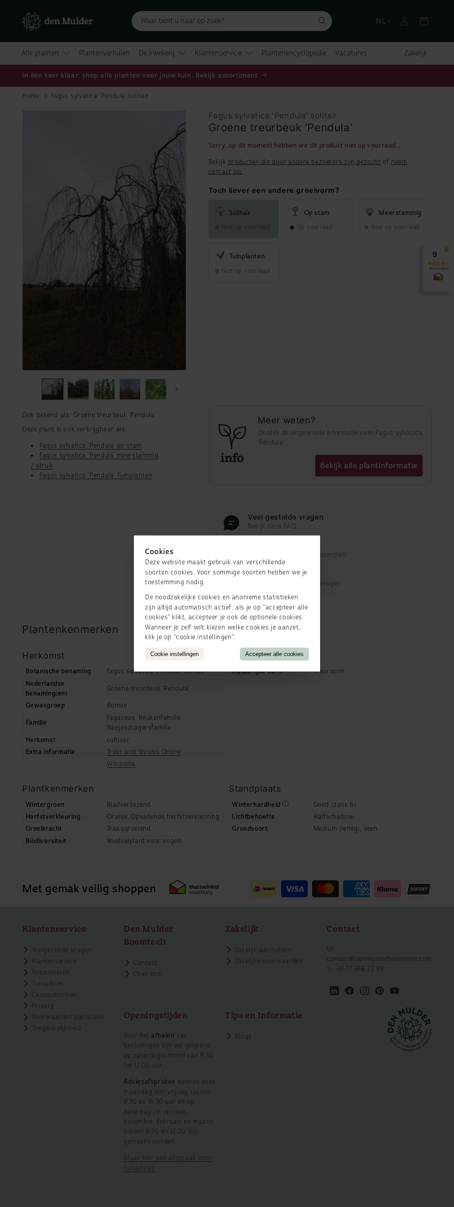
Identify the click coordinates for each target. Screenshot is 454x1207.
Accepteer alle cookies (274, 654)
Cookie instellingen (174, 654)
